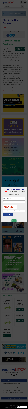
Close (14, 221)
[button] (27, 1)
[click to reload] (10, 206)
